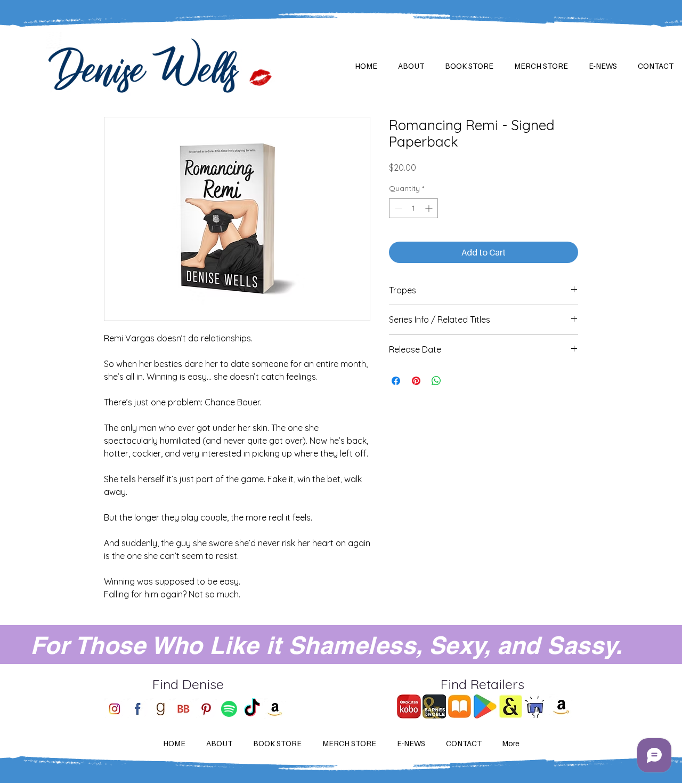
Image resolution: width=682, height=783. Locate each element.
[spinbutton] (413, 208)
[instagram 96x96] (114, 709)
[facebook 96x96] (137, 709)
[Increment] (429, 208)
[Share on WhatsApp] (436, 380)
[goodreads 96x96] (160, 709)
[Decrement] (397, 208)
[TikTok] (252, 709)
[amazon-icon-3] (275, 709)
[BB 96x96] (183, 709)
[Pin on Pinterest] (416, 380)
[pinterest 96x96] (206, 709)
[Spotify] (229, 709)
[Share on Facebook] (395, 380)
